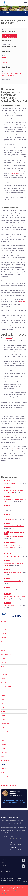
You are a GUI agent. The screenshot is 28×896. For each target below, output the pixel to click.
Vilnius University (9, 590)
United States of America (8, 785)
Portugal (3, 744)
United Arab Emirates (7, 777)
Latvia (3, 715)
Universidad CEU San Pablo (12, 581)
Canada (3, 638)
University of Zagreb (10, 483)
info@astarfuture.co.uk (15, 838)
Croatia (3, 646)
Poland (3, 740)
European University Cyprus (12, 572)
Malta (2, 728)
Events (3, 868)
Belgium (3, 629)
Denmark (4, 658)
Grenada (3, 683)
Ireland (3, 699)
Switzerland (4, 773)
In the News (4, 865)
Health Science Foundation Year (14, 533)
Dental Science (10, 554)
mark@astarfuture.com (16, 173)
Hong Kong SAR (6, 687)
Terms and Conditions (6, 872)
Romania (3, 748)
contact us (22, 301)
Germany (4, 674)
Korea (3, 711)
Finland (3, 666)
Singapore (4, 752)
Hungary (3, 691)
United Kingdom (6, 781)
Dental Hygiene (10, 543)
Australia (3, 621)
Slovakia (3, 756)
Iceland (3, 695)
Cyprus (3, 650)
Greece (3, 678)
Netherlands (4, 732)
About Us (3, 859)
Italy (2, 703)
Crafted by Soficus (24, 879)
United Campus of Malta (11, 556)
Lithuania (4, 719)
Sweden (3, 769)
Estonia (3, 662)
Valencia (4, 62)
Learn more (18, 890)
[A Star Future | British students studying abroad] (4, 3)
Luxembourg (5, 723)
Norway (3, 736)
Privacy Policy (5, 875)
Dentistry (7, 481)
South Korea (5, 760)
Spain (4, 57)
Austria (3, 625)
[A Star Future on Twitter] (23, 866)
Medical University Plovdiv (12, 605)
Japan (3, 707)
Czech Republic (6, 654)
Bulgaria (3, 633)
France (3, 670)
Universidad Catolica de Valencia (14, 526)
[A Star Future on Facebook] (23, 861)
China (3, 642)
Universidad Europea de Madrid (13, 508)
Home (3, 12)
